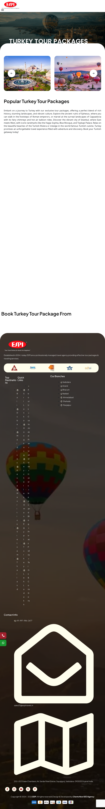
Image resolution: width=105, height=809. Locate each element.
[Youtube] (21, 789)
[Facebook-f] (7, 789)
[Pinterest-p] (35, 789)
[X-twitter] (28, 789)
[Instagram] (14, 789)
